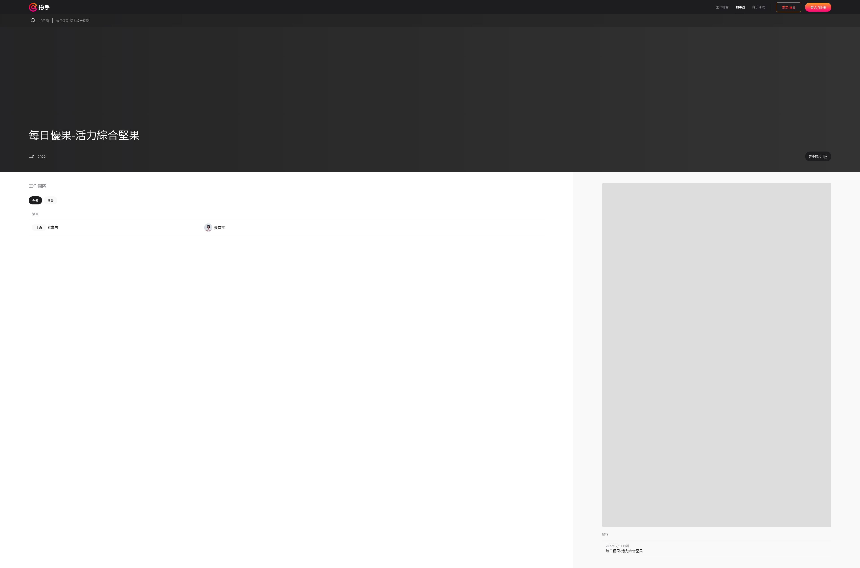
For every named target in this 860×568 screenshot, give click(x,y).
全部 (35, 200)
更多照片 (815, 156)
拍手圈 (740, 7)
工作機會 (722, 7)
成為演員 (788, 7)
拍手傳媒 (758, 7)
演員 (50, 200)
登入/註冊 (818, 7)
